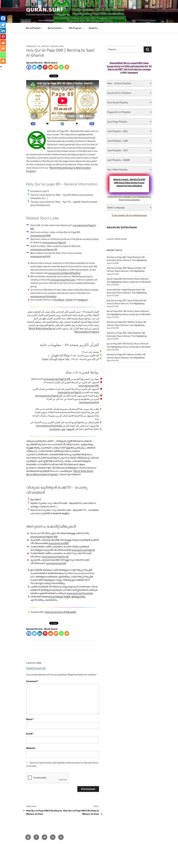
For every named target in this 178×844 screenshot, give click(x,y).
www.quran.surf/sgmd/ (54, 242)
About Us (93, 28)
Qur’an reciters (55, 28)
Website (30, 748)
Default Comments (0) (35, 668)
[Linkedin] (39, 67)
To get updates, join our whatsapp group (129, 215)
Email (30, 733)
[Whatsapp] (61, 67)
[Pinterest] (45, 67)
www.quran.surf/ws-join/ (63, 279)
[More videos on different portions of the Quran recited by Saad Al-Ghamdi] (76, 123)
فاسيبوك (70, 429)
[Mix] (56, 67)
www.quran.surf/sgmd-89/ (50, 379)
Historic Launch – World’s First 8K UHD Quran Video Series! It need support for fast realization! (129, 182)
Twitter (69, 299)
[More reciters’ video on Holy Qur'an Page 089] (47, 123)
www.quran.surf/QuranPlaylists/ (64, 273)
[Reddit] (50, 67)
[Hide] (1, 67)
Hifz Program (75, 28)
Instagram (82, 299)
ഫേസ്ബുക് (57, 596)
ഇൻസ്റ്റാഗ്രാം (78, 596)
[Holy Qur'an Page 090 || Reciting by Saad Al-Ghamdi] (32, 123)
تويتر (63, 429)
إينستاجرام (54, 429)
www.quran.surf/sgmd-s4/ (43, 249)
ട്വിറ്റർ (67, 596)
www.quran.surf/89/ (40, 235)
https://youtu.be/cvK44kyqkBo (60, 612)
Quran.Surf (45, 10)
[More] (66, 67)
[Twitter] (34, 67)
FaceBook (59, 299)
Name (30, 719)
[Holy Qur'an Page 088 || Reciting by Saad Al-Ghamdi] (91, 123)
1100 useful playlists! (134, 66)
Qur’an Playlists (33, 28)
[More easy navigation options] (62, 123)
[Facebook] (28, 67)
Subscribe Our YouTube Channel (122, 227)
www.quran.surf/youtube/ (43, 296)
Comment (32, 681)
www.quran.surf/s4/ (40, 256)
